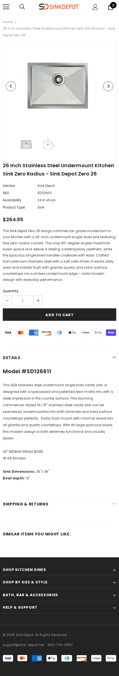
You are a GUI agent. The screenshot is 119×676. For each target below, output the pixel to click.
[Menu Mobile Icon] (6, 7)
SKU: (6, 192)
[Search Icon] (22, 7)
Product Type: (14, 207)
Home (8, 21)
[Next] (108, 86)
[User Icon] (95, 7)
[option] (59, 86)
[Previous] (11, 86)
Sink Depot (46, 185)
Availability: (12, 200)
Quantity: (11, 291)
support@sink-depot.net (23, 644)
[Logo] (59, 6)
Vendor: (9, 185)
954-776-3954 (60, 644)
